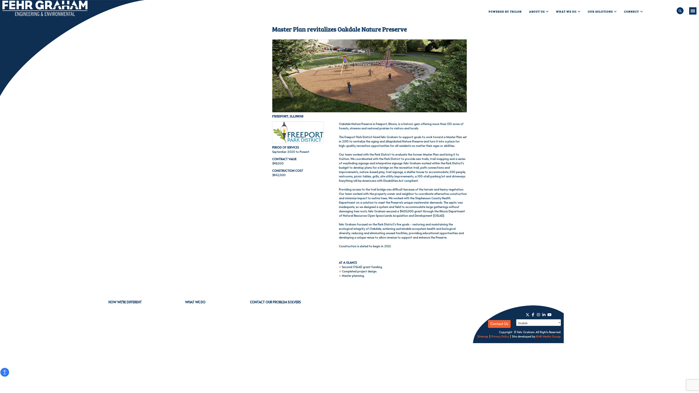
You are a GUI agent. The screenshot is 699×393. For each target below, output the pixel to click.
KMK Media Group (548, 336)
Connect (631, 11)
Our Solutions (600, 11)
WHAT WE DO (195, 302)
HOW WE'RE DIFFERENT (125, 302)
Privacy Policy (500, 336)
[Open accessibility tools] (4, 372)
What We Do (566, 11)
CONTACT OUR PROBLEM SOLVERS (275, 302)
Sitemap (482, 336)
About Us (537, 11)
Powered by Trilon (505, 11)
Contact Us (499, 324)
